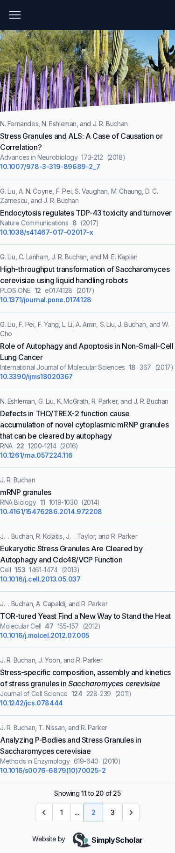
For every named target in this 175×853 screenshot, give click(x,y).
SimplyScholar (117, 840)
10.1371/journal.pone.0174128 (45, 300)
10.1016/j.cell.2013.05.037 (40, 579)
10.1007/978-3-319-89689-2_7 (50, 166)
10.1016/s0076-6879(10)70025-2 (52, 770)
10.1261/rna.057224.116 (36, 455)
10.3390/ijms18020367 (36, 376)
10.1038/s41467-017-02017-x (46, 232)
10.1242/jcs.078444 (31, 703)
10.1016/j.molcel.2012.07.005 (45, 635)
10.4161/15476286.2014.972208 (51, 511)
